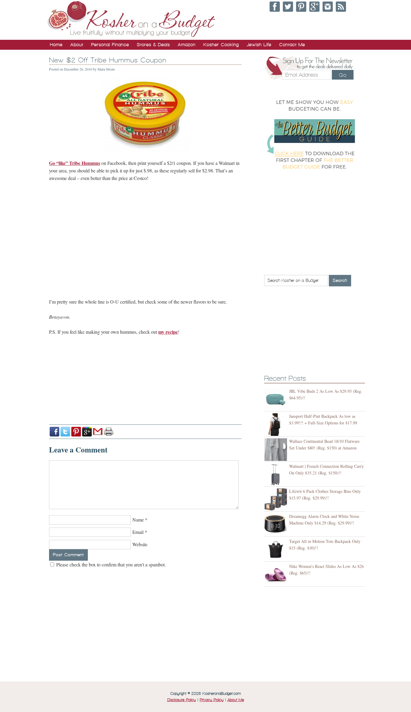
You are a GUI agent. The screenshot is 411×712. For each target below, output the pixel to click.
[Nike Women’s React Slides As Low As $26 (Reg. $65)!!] (276, 574)
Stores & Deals (153, 44)
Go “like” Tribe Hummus (74, 162)
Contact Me (292, 44)
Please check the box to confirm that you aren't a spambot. (110, 564)
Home (56, 44)
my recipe (168, 331)
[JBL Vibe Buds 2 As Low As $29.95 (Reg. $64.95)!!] (276, 399)
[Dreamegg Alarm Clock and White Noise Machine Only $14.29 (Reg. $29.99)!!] (276, 524)
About (76, 44)
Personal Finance (110, 44)
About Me (235, 700)
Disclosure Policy (181, 700)
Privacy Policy (212, 700)
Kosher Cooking (221, 44)
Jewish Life (259, 44)
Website (139, 544)
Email (138, 532)
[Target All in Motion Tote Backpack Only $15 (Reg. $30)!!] (276, 549)
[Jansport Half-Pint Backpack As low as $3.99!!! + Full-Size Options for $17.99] (276, 424)
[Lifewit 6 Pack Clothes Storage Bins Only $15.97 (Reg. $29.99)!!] (276, 499)
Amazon (187, 44)
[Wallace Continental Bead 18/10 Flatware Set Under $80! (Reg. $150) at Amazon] (276, 449)
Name (138, 519)
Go (342, 75)
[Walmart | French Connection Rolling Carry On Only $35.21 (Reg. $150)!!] (276, 474)
